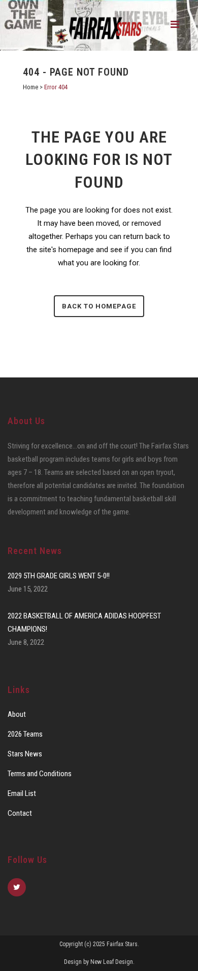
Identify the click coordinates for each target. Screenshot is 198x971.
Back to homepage (99, 306)
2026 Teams (25, 734)
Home (30, 87)
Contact (20, 813)
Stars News (25, 753)
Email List (22, 793)
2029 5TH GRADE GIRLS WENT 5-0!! (59, 575)
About (17, 714)
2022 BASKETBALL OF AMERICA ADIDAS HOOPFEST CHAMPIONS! (84, 622)
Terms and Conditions (40, 773)
